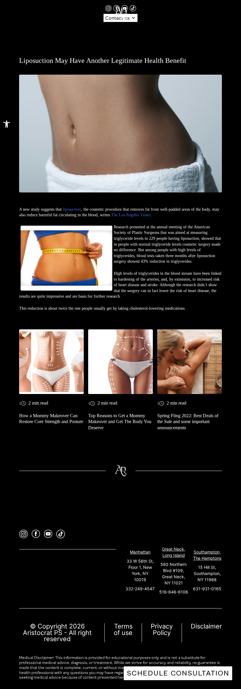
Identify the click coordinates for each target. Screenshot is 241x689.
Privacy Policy (162, 629)
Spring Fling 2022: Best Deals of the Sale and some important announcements (187, 421)
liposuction (72, 209)
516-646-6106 (173, 591)
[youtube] (48, 534)
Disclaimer (206, 626)
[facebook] (35, 534)
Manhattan (140, 551)
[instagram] (109, 8)
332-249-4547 (140, 588)
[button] (6, 124)
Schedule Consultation (178, 673)
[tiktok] (133, 8)
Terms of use (123, 629)
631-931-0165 (207, 588)
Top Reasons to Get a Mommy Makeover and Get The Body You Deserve (119, 421)
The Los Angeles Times (130, 215)
